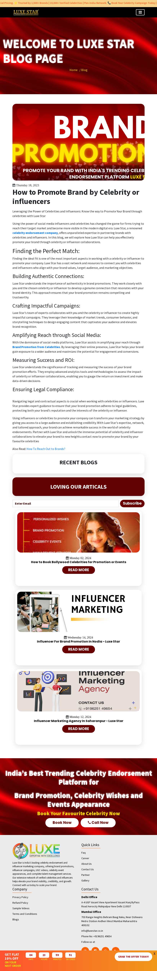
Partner (85, 875)
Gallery (85, 880)
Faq (83, 852)
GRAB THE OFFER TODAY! (133, 956)
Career (85, 858)
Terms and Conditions (24, 914)
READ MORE (78, 570)
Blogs (15, 919)
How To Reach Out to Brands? (45, 449)
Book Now (62, 822)
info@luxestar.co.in (92, 930)
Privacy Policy (20, 897)
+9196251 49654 (102, 936)
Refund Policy (20, 902)
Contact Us (87, 869)
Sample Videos (20, 908)
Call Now (100, 822)
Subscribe (132, 503)
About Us (86, 863)
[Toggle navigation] (140, 12)
